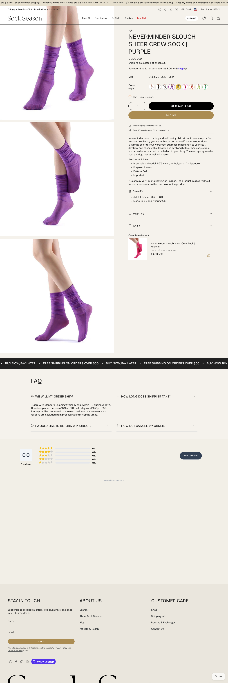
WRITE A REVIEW (190, 456)
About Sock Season (90, 616)
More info (118, 2)
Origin (136, 225)
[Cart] (218, 18)
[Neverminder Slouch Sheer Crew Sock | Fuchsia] (137, 249)
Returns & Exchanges (163, 622)
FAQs (154, 609)
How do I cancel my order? (143, 426)
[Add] (208, 255)
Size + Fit (138, 191)
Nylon (131, 30)
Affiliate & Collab (89, 628)
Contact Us (157, 628)
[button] (101, 18)
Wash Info (138, 213)
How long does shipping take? (146, 396)
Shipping (133, 62)
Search (83, 609)
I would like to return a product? (63, 426)
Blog (82, 622)
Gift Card (186, 9)
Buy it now (171, 115)
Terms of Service (15, 650)
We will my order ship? (54, 396)
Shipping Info (158, 616)
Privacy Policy (61, 648)
